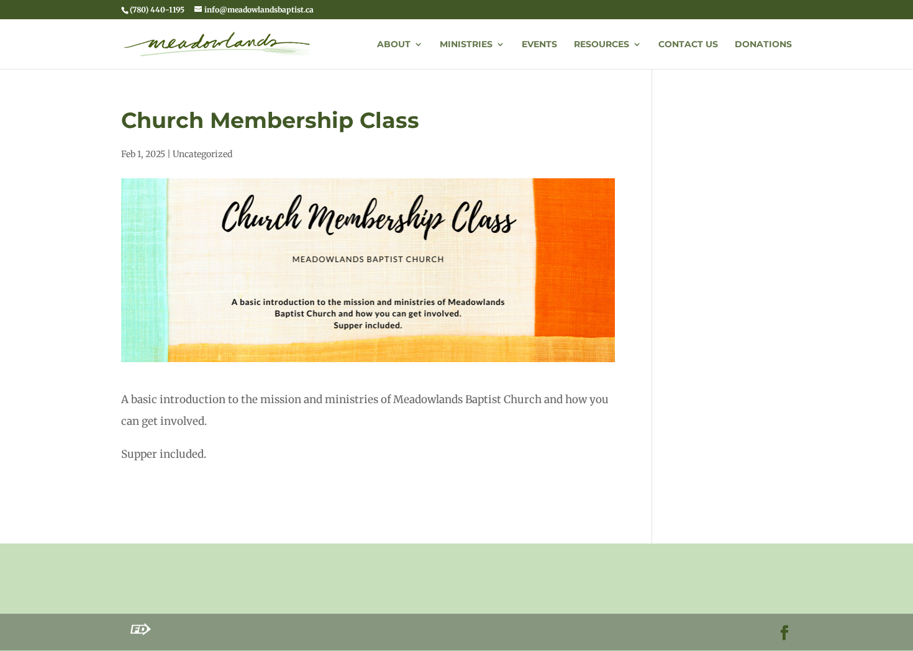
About (394, 45)
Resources (601, 45)
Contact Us (688, 45)
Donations (763, 45)
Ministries (466, 45)
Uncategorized (202, 154)
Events (539, 45)
